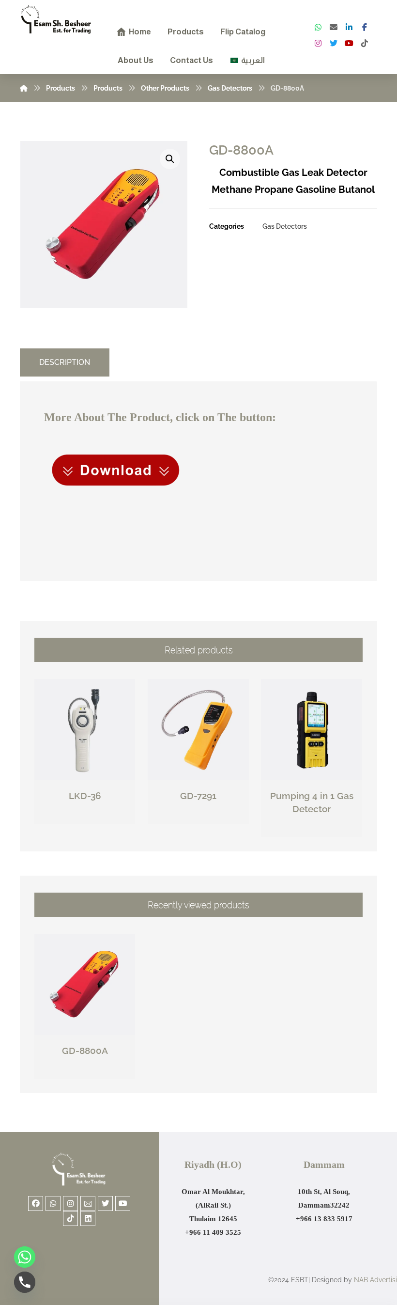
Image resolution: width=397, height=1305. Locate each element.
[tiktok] (364, 43)
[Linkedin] (87, 1218)
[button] (170, 159)
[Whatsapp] (53, 1203)
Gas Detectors (284, 226)
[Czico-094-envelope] (87, 1203)
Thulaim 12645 (213, 1219)
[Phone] (24, 1282)
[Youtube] (122, 1203)
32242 (340, 1205)
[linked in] (349, 27)
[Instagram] (318, 43)
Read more (90, 816)
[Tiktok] (70, 1218)
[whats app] (318, 27)
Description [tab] (64, 362)
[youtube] (349, 43)
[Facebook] (364, 27)
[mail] (333, 27)
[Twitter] (333, 43)
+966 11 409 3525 (213, 1232)
